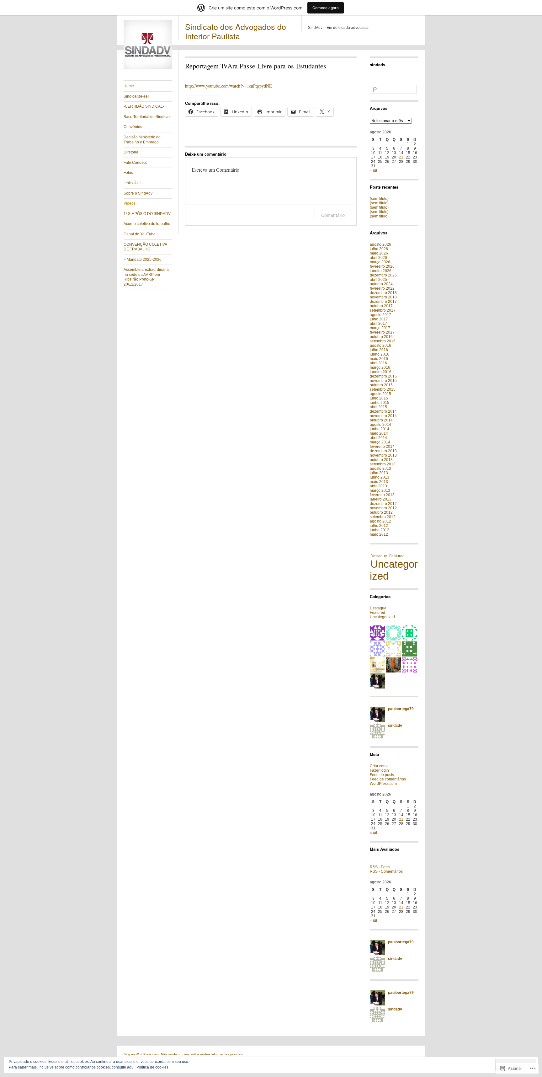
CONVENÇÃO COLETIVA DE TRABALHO (145, 247)
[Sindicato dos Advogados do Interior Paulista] (148, 67)
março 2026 (380, 262)
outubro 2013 (381, 460)
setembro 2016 (383, 341)
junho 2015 (379, 402)
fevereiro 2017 (382, 332)
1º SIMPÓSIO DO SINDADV (147, 214)
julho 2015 (379, 398)
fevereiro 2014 (382, 446)
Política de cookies (152, 1067)
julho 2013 (379, 473)
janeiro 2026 (380, 271)
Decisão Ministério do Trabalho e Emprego (142, 139)
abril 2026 (378, 257)
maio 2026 (379, 253)
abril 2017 (378, 323)
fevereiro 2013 (382, 495)
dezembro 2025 (383, 275)
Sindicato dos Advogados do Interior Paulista (235, 31)
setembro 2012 (383, 517)
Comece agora (325, 7)
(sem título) (379, 198)
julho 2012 (379, 525)
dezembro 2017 (383, 301)
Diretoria (131, 152)
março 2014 (380, 442)
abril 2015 (378, 407)
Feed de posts (382, 775)
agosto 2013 (380, 468)
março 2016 (380, 367)
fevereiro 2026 (382, 266)
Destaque (378, 556)
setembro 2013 (383, 464)
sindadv (377, 64)
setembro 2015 (383, 389)
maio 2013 (379, 482)
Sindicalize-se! (136, 96)
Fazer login (379, 770)
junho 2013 (379, 477)
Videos (130, 203)
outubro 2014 (381, 420)
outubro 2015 (381, 385)
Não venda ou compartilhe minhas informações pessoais (202, 1054)
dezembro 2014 (383, 411)
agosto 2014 (380, 424)
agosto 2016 (380, 345)
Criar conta (379, 766)
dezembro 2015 (383, 376)
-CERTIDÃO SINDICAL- (144, 106)
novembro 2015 (383, 380)
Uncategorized (394, 570)
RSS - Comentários (386, 871)
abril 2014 (378, 438)
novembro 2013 (383, 455)
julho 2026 (379, 249)
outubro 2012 (381, 512)
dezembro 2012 (383, 503)
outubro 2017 (381, 306)
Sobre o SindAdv (138, 193)
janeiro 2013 (380, 499)
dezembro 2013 (383, 451)
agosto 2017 (380, 315)
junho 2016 (379, 354)
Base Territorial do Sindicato (148, 117)
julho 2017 (379, 319)
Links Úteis (133, 183)
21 (401, 157)
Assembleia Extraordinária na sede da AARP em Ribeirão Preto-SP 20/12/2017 (146, 277)
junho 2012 (379, 530)
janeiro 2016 (380, 372)
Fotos (128, 172)
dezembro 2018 (383, 293)
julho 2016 (379, 350)
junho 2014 (379, 429)
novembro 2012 (383, 508)
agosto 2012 (380, 521)
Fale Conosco (135, 162)
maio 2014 (379, 433)
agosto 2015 (380, 394)
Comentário (333, 215)
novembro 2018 (383, 297)
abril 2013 (378, 486)
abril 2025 (378, 279)
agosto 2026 (380, 244)
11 (380, 153)
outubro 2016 (381, 337)
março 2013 (380, 490)
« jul (373, 170)
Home (129, 86)
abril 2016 (378, 363)
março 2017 (380, 328)
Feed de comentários (388, 779)
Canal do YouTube (140, 234)
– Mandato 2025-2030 (143, 259)
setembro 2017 (383, 310)
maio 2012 (379, 534)
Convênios (133, 127)
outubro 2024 (381, 284)
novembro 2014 (383, 416)
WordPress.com (383, 783)
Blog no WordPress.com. (141, 1054)
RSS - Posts (380, 867)
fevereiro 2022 (382, 288)
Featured (397, 556)
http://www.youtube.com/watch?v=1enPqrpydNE (228, 86)
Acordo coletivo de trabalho (147, 224)
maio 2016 (379, 358)
